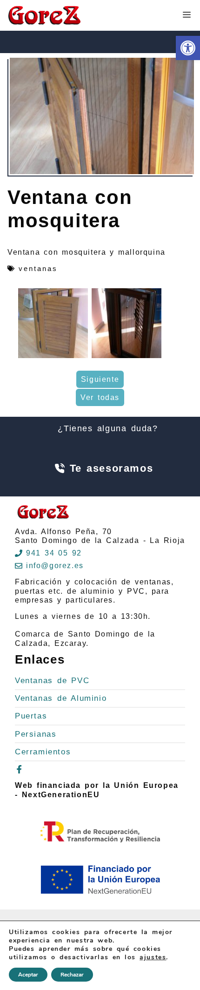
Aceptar (28, 974)
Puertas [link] (31, 716)
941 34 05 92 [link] (54, 553)
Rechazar (72, 974)
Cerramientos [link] (43, 751)
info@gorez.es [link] (55, 566)
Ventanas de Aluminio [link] (61, 698)
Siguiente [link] (100, 379)
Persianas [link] (35, 734)
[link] (188, 48)
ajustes (153, 957)
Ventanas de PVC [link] (52, 680)
